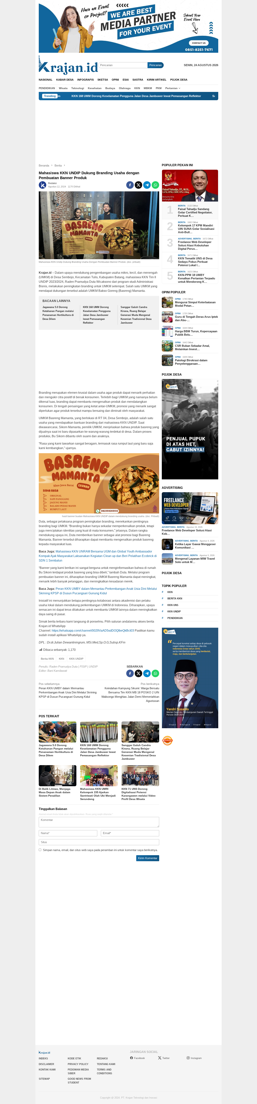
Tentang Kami (106, 1064)
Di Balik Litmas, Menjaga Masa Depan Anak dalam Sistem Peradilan (54, 792)
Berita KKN (47, 658)
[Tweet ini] (138, 185)
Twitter (166, 1058)
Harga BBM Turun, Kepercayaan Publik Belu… (196, 333)
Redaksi (102, 1058)
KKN (61, 658)
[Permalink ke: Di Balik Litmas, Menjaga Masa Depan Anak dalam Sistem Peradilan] (57, 775)
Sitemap (44, 1078)
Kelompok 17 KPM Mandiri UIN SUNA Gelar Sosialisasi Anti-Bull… (196, 229)
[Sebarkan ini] (130, 185)
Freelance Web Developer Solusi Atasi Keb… (187, 532)
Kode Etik (74, 1058)
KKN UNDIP (76, 658)
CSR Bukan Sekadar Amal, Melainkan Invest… (192, 347)
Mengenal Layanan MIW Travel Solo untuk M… (195, 560)
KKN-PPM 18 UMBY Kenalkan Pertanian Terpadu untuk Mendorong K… (196, 278)
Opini (178, 299)
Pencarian (155, 65)
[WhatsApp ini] (155, 185)
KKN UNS (172, 605)
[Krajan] (68, 64)
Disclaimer (46, 1064)
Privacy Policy (78, 1064)
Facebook (139, 1058)
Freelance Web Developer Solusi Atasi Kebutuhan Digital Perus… (194, 245)
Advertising (185, 239)
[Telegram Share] (147, 185)
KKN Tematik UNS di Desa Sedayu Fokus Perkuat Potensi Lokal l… (195, 262)
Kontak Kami (47, 1069)
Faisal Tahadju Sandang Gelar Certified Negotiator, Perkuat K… (195, 212)
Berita (182, 206)
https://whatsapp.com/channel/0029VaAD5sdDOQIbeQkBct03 (93, 630)
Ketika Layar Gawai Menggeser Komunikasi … (195, 545)
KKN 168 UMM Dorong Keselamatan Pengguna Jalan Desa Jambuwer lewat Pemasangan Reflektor (96, 96)
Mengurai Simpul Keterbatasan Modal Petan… (195, 304)
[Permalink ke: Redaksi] (42, 184)
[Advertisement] (128, 128)
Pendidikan (174, 618)
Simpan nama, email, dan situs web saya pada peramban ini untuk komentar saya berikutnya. (100, 850)
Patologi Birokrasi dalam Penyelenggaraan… (191, 362)
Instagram (196, 1058)
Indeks (43, 1058)
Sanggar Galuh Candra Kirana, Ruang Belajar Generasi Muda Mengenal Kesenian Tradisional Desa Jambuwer (136, 315)
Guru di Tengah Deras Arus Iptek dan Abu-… (196, 318)
